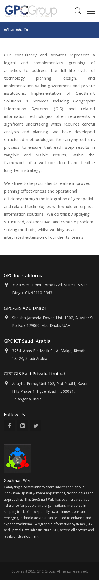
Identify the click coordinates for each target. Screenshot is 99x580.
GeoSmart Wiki (17, 480)
